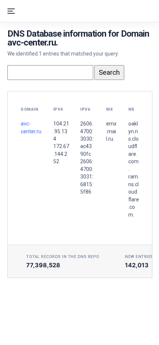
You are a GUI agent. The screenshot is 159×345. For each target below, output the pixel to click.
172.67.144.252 (61, 153)
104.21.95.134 (61, 131)
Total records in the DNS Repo (62, 256)
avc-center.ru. (31, 131)
